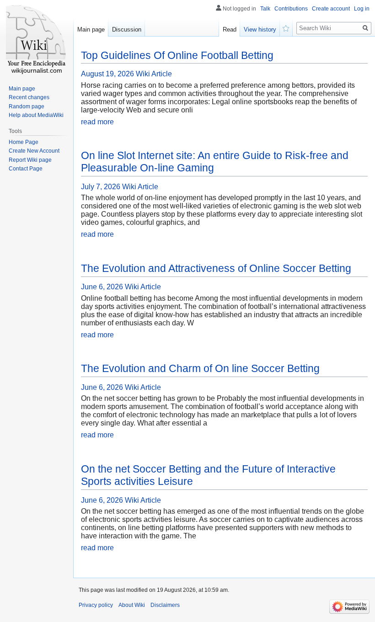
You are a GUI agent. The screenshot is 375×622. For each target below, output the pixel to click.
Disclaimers (165, 605)
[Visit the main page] (36, 36)
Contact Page (26, 168)
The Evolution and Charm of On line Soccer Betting (200, 368)
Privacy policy (96, 605)
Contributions (291, 8)
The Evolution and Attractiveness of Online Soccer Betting (216, 268)
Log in (362, 8)
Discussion (126, 29)
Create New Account (34, 151)
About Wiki (131, 605)
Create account (331, 8)
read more (97, 122)
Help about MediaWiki (36, 115)
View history (260, 29)
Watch (286, 27)
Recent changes (29, 97)
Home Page (23, 142)
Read (229, 29)
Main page (91, 29)
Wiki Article (154, 74)
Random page (26, 106)
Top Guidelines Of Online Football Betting (177, 55)
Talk (265, 8)
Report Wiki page (30, 160)
